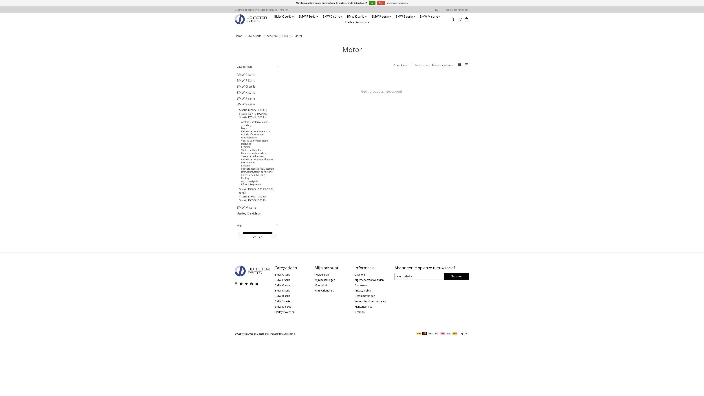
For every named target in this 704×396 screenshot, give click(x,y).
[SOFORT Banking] (443, 334)
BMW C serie (246, 74)
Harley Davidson (249, 213)
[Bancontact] (436, 334)
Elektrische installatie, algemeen (257, 159)
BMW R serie (246, 98)
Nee (381, 3)
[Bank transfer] (448, 334)
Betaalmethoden (365, 296)
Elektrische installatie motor (255, 131)
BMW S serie (253, 36)
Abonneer (457, 276)
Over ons (360, 274)
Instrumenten (248, 162)
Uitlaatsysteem (249, 137)
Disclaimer (361, 285)
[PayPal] (454, 334)
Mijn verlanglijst (324, 290)
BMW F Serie (246, 80)
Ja (372, 3)
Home (238, 36)
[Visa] (430, 334)
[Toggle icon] (452, 19)
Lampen (245, 165)
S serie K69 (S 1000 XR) (253, 110)
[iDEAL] (418, 334)
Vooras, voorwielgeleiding (254, 140)
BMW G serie (246, 86)
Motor (244, 128)
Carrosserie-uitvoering (253, 175)
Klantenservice (363, 306)
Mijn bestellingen (325, 280)
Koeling (245, 178)
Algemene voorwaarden (369, 280)
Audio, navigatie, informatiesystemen (251, 183)
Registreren (322, 274)
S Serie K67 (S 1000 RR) (253, 113)
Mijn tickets (322, 285)
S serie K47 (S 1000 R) (252, 200)
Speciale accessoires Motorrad (257, 168)
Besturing (246, 143)
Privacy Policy (363, 290)
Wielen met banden (251, 150)
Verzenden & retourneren (370, 301)
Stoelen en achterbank (253, 156)
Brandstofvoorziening (252, 134)
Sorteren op (422, 65)
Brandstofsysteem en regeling (256, 171)
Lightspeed (289, 333)
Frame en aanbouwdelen (254, 153)
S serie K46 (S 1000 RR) (253, 196)
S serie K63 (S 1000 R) (278, 36)
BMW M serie (246, 207)
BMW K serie (246, 92)
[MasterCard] (424, 334)
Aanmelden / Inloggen (456, 9)
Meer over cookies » (397, 3)
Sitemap (360, 312)
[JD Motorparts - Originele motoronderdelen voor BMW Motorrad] (251, 19)
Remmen (245, 146)
